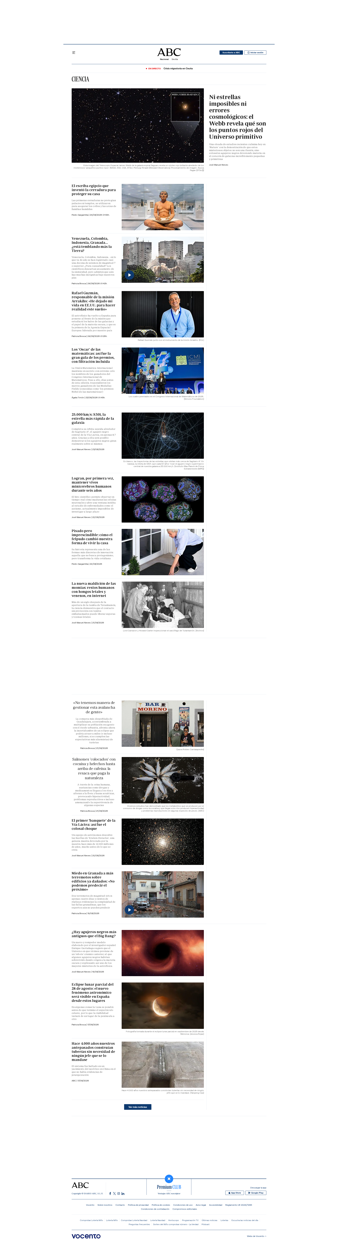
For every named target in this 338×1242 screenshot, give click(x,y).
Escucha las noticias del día (244, 1220)
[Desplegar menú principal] (74, 52)
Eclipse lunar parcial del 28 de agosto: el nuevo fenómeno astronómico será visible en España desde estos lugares (93, 992)
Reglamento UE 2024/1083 (238, 1205)
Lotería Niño (112, 1220)
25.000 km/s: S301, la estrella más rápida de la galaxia (93, 418)
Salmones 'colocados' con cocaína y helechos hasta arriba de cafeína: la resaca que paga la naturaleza (94, 768)
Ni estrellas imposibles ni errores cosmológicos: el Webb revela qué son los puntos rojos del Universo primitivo (237, 116)
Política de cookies (161, 1205)
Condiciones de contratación (155, 1209)
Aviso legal (201, 1205)
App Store (236, 1192)
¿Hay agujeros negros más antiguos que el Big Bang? (94, 934)
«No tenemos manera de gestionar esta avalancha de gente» (94, 707)
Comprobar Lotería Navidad (134, 1220)
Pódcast (205, 1224)
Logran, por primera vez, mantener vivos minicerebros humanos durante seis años (93, 484)
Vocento (90, 1205)
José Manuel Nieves (218, 164)
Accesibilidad (215, 1205)
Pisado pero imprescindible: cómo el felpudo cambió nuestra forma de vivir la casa (92, 537)
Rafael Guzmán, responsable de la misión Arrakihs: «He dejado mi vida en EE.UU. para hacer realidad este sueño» (93, 301)
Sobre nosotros (105, 1205)
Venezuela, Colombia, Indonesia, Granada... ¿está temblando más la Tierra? (92, 244)
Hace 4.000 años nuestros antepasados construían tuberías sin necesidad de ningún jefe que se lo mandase (93, 1051)
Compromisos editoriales (185, 1209)
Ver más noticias (138, 1107)
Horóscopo (173, 1220)
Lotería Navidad (157, 1220)
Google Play (257, 1192)
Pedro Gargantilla (80, 214)
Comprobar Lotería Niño (91, 1220)
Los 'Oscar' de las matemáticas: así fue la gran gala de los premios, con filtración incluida (93, 355)
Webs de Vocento (255, 1236)
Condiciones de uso (183, 1205)
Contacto (120, 1205)
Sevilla (175, 59)
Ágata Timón (78, 397)
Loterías (224, 1220)
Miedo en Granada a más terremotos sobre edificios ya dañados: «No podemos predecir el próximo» (93, 881)
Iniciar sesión (257, 52)
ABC (74, 1080)
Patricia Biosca (79, 283)
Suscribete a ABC (231, 52)
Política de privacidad (138, 1205)
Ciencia (80, 79)
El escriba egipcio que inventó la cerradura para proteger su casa (94, 190)
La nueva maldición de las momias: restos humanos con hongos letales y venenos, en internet (94, 589)
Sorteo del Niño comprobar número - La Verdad (175, 1224)
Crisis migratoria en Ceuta (178, 68)
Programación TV (190, 1220)
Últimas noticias (209, 1220)
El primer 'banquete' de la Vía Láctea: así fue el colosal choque (93, 824)
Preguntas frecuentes (139, 1224)
